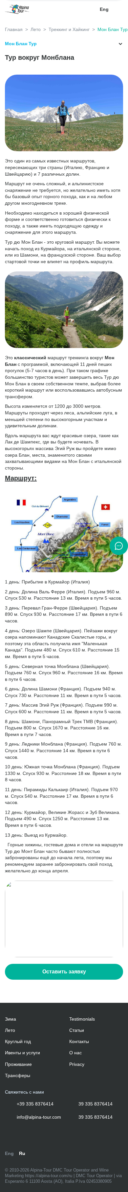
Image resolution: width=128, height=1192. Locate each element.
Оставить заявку (64, 971)
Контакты (79, 1041)
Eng (104, 9)
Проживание (18, 1064)
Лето (36, 29)
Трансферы (17, 1075)
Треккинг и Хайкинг (69, 29)
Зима (10, 1019)
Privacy (76, 1064)
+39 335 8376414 (34, 1103)
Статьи (76, 1030)
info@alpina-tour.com (38, 1117)
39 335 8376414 (95, 1103)
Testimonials (82, 1019)
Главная (14, 29)
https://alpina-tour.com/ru (49, 1175)
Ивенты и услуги (22, 1052)
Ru (22, 1153)
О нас (75, 1052)
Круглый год (18, 1041)
